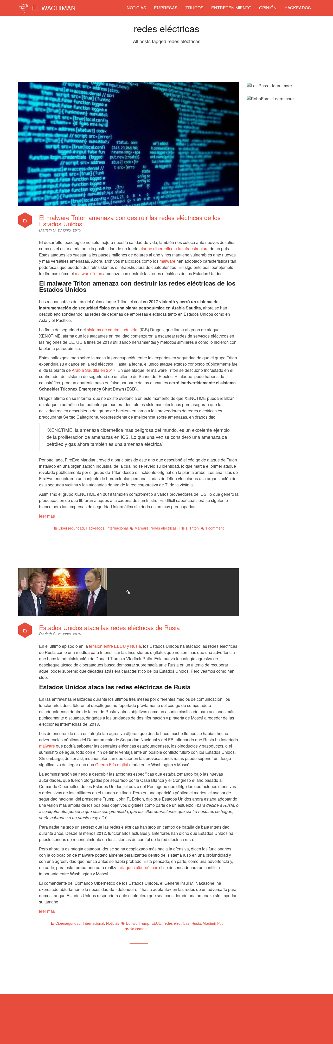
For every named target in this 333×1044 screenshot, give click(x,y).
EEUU (156, 923)
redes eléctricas (164, 528)
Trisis (183, 528)
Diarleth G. (48, 230)
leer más (47, 516)
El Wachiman (52, 7)
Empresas (166, 8)
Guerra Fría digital (111, 765)
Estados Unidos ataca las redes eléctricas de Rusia (109, 627)
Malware (142, 528)
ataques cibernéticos (139, 867)
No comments (141, 928)
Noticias (136, 8)
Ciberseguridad (71, 528)
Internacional (117, 528)
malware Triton (88, 273)
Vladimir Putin (214, 923)
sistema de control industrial (112, 330)
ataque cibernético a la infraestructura (174, 249)
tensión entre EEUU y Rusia (115, 646)
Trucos (194, 8)
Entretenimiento (231, 8)
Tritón (194, 528)
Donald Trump (137, 923)
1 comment (214, 528)
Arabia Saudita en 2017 (94, 370)
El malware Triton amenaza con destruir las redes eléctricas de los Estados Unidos (130, 220)
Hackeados (297, 8)
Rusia (196, 923)
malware (167, 261)
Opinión (268, 8)
